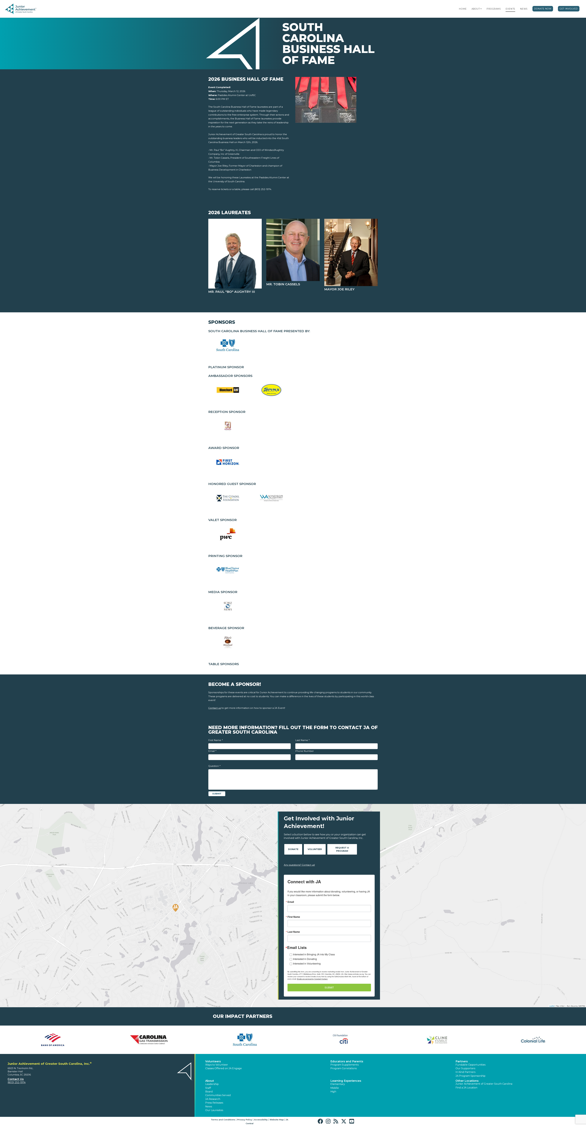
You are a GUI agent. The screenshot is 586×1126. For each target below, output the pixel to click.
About (476, 8)
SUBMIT (329, 987)
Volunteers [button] (213, 1061)
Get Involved (569, 8)
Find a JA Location (466, 1087)
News (524, 8)
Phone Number (304, 751)
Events (510, 8)
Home (463, 8)
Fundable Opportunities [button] (470, 1064)
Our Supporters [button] (465, 1068)
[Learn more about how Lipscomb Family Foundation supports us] (533, 1039)
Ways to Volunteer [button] (216, 1064)
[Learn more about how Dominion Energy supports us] (52, 1039)
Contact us (214, 707)
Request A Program (342, 849)
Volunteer (315, 849)
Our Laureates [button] (214, 1110)
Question (214, 766)
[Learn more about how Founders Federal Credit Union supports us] (245, 1039)
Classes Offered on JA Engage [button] (223, 1068)
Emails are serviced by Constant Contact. (312, 979)
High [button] (333, 1091)
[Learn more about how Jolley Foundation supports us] (437, 1039)
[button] (481, 8)
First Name (215, 740)
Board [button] (209, 1091)
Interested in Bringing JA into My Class (314, 954)
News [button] (208, 1106)
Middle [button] (334, 1087)
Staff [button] (208, 1087)
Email (212, 751)
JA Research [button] (212, 1099)
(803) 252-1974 (16, 1082)
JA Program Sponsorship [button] (470, 1075)
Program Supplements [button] (344, 1064)
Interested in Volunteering (307, 963)
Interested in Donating (305, 959)
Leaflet (551, 1006)
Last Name (302, 740)
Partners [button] (462, 1061)
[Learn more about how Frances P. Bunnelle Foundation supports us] (341, 1039)
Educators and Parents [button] (346, 1061)
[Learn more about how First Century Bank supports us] (149, 1039)
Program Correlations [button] (343, 1068)
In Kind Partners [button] (465, 1072)
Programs (494, 8)
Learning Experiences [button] (345, 1080)
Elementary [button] (337, 1084)
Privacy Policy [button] (244, 1119)
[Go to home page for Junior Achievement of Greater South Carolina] (25, 9)
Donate (293, 849)
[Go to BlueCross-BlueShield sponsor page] (227, 345)
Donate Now (543, 8)
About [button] (209, 1080)
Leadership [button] (212, 1084)
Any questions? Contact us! (299, 864)
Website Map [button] (277, 1119)
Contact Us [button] (16, 1079)
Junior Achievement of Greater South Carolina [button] (484, 1083)
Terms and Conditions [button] (223, 1119)
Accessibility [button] (261, 1119)
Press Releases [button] (214, 1102)
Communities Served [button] (218, 1095)
